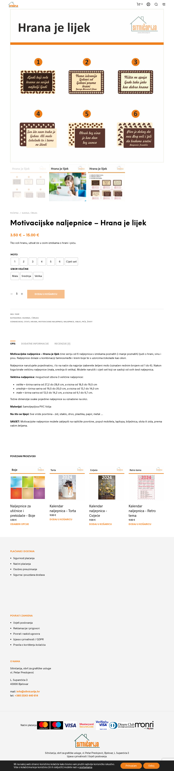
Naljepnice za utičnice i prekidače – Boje (22, 511)
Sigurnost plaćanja (23, 558)
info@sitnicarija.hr (28, 691)
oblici (78, 322)
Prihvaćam (131, 765)
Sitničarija (50, 753)
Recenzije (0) (62, 344)
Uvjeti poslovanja (23, 622)
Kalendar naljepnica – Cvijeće (98, 511)
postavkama (85, 767)
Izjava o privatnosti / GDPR (28, 639)
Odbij (151, 765)
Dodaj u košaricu (46, 294)
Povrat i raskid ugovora (26, 633)
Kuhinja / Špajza (29, 213)
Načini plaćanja (22, 563)
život (89, 322)
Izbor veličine (20, 269)
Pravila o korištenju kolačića (29, 644)
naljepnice (69, 322)
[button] (140, 4)
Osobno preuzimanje (25, 569)
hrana (34, 322)
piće (84, 322)
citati (27, 322)
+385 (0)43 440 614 (26, 695)
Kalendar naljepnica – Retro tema (142, 511)
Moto (14, 255)
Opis (12, 344)
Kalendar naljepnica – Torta (63, 508)
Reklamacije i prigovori (26, 628)
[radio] (15, 261)
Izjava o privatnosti (77, 756)
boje (20, 322)
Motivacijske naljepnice (50, 322)
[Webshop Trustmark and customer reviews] (21, 590)
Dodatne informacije (35, 344)
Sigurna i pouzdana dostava (29, 574)
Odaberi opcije (19, 524)
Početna (14, 213)
